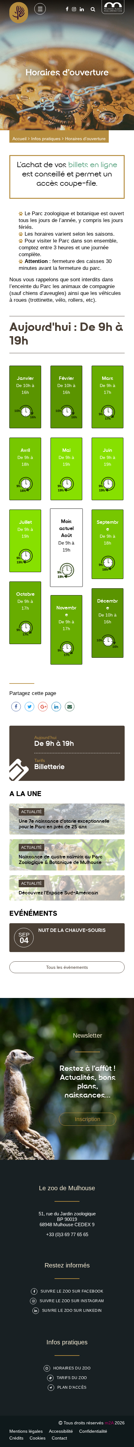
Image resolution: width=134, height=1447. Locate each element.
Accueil (19, 138)
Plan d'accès (72, 1387)
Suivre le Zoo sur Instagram (72, 1301)
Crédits (16, 1438)
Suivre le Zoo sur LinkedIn (72, 1310)
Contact (59, 1438)
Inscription (87, 1119)
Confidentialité (93, 1431)
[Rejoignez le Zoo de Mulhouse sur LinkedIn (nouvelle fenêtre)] (82, 9)
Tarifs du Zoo (72, 1378)
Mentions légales (26, 1431)
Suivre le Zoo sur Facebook (72, 1291)
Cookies (37, 1438)
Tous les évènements (67, 967)
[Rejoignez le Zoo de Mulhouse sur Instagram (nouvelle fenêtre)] (74, 9)
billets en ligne (92, 165)
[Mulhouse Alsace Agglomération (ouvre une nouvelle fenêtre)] (113, 12)
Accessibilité (61, 1431)
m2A (109, 1422)
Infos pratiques (45, 138)
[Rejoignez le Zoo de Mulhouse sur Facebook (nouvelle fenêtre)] (67, 9)
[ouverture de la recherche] (91, 9)
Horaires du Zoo (72, 1368)
